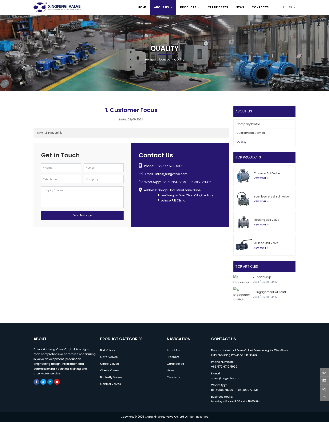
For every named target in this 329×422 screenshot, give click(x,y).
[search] (282, 7)
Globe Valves (109, 364)
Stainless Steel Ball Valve (271, 196)
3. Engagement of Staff (269, 292)
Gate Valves (109, 357)
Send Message (82, 215)
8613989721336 (200, 182)
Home (142, 7)
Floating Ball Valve (266, 220)
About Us (161, 7)
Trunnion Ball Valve (267, 173)
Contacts (260, 7)
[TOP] (324, 397)
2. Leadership (53, 133)
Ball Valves (107, 350)
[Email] (324, 381)
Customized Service (250, 133)
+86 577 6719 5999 (169, 166)
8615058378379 (174, 182)
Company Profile (248, 124)
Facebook (36, 382)
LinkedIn (50, 382)
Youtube (57, 382)
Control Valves (110, 384)
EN (290, 7)
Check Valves (109, 370)
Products (188, 7)
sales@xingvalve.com (171, 174)
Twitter (43, 382)
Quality (241, 142)
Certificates (218, 7)
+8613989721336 (247, 390)
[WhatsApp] (324, 372)
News (240, 7)
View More (260, 178)
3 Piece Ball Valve (266, 243)
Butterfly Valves (111, 377)
